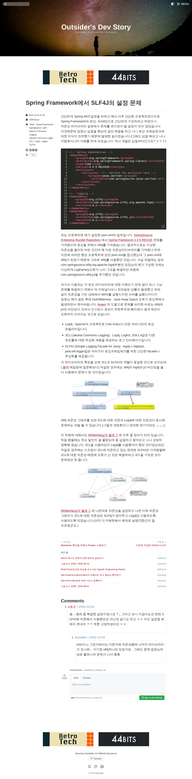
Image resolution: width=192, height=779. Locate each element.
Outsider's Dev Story (96, 27)
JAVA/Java (34, 119)
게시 (33, 155)
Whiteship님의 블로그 (103, 435)
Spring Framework (44, 124)
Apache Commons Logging (38, 133)
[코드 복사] (163, 226)
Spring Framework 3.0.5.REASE (131, 240)
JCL (31, 141)
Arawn (101, 304)
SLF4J (32, 144)
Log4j (37, 141)
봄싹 (66, 367)
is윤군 (72, 606)
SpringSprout (35, 128)
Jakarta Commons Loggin (41, 138)
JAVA (31, 124)
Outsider (99, 773)
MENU (184, 3)
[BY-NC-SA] (33, 150)
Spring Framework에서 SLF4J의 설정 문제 (84, 102)
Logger (44, 141)
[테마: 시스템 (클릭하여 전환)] (172, 4)
